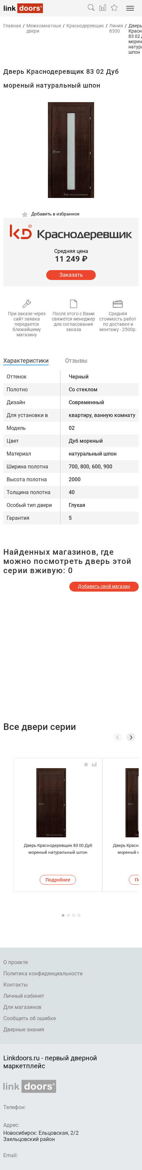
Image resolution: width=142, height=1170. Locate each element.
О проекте (15, 962)
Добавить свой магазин (104, 586)
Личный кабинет (23, 996)
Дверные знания (23, 1029)
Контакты (15, 985)
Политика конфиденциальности (43, 973)
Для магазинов (22, 1007)
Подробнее (58, 879)
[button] (130, 737)
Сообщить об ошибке (29, 1018)
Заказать (71, 275)
